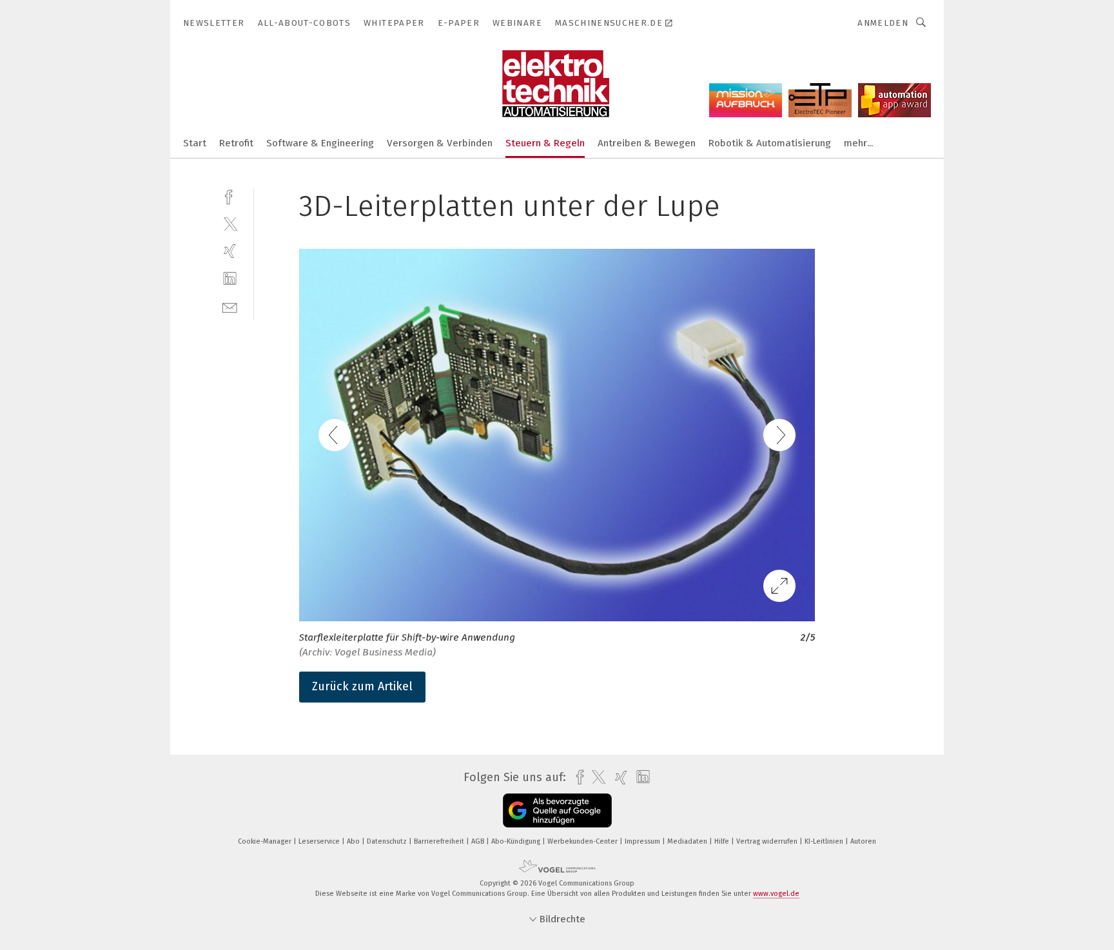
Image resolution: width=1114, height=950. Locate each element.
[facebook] (230, 196)
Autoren (863, 841)
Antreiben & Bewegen (647, 143)
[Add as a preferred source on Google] (557, 810)
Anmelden (882, 22)
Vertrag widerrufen (767, 841)
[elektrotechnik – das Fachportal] (194, 142)
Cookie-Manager (265, 841)
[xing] (230, 251)
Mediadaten (688, 841)
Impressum (643, 841)
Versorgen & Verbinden (440, 143)
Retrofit (236, 143)
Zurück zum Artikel (362, 686)
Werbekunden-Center (583, 841)
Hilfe (722, 841)
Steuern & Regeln (545, 143)
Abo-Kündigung (516, 841)
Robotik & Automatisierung (769, 143)
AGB (478, 841)
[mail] (230, 306)
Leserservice (320, 841)
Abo (354, 841)
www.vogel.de (776, 893)
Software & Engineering (320, 143)
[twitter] (230, 223)
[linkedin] (230, 279)
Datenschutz (388, 841)
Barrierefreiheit (440, 841)
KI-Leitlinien (825, 841)
